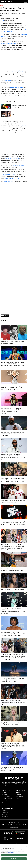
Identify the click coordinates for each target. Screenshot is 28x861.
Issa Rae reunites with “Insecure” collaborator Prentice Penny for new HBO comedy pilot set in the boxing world (13, 633)
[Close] (26, 846)
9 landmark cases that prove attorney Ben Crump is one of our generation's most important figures (13, 768)
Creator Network (6, 800)
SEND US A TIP (14, 827)
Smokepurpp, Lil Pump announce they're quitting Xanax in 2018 (19, 106)
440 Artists (5, 802)
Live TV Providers (6, 796)
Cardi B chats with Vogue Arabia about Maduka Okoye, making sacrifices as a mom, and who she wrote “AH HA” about (12, 479)
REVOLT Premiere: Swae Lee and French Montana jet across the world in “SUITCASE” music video (13, 680)
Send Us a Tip (19, 796)
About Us (18, 792)
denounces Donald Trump (12, 158)
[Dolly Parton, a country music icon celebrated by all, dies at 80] (14, 713)
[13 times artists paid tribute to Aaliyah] (14, 580)
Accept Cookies (14, 858)
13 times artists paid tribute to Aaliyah (12, 589)
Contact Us (5, 812)
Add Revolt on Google (9, 20)
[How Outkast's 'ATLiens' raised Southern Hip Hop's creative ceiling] (14, 491)
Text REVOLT (5, 814)
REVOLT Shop (6, 816)
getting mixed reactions (18, 71)
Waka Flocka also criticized (12, 178)
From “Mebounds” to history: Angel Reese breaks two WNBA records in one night (13, 702)
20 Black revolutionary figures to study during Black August (12, 342)
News (1, 5)
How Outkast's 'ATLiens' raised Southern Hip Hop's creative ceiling (13, 501)
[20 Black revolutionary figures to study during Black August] (14, 332)
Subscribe (4, 810)
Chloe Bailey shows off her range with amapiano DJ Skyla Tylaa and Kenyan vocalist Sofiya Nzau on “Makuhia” (12, 387)
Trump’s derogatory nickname (9, 43)
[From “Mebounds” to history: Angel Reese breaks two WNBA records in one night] (14, 691)
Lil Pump (7, 315)
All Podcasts (5, 794)
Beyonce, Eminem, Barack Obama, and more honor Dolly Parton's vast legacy (12, 569)
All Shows (4, 792)
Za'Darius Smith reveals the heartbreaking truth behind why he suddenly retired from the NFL (13, 433)
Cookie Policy (11, 852)
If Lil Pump (8, 80)
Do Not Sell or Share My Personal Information (14, 855)
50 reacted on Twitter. (19, 165)
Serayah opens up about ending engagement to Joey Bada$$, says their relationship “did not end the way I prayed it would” (13, 746)
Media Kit (18, 798)
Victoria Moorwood (7, 18)
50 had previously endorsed (8, 174)
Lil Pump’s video (7, 181)
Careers (18, 800)
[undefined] (6, 106)
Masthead (18, 794)
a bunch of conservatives (17, 87)
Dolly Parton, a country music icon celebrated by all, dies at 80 (11, 723)
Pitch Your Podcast (7, 798)
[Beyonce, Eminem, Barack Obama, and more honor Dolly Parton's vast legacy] (14, 559)
